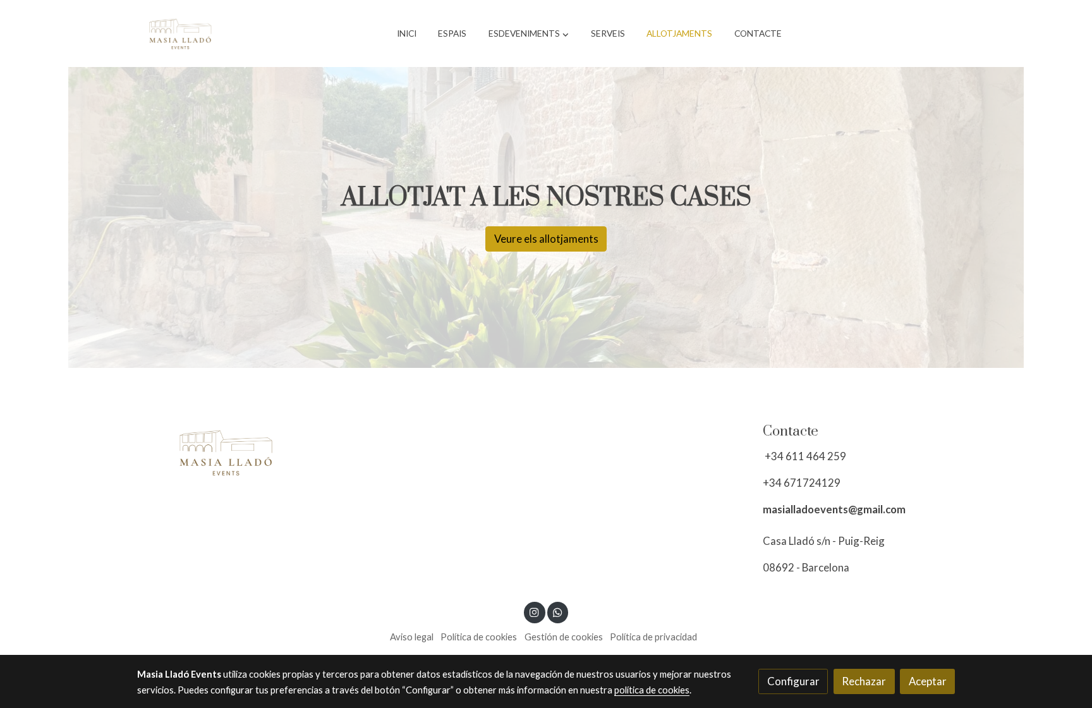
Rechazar (864, 681)
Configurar (793, 681)
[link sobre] (233, 452)
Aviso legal (412, 637)
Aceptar (928, 681)
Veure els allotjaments (546, 238)
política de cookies (651, 690)
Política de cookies (478, 637)
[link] (180, 33)
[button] (528, 33)
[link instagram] (535, 611)
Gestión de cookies (564, 637)
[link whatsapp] (557, 611)
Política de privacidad (653, 637)
